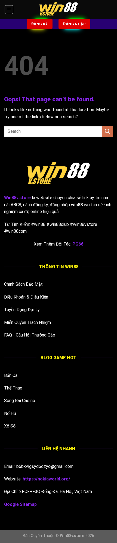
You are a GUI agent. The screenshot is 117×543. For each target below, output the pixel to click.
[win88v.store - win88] (58, 9)
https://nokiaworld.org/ (46, 479)
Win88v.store (72, 535)
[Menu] (9, 9)
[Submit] (107, 131)
